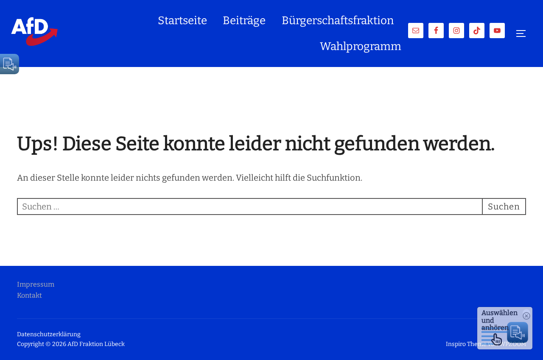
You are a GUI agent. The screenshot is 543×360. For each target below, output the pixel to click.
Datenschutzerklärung (49, 334)
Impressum (35, 284)
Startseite (182, 20)
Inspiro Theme (466, 344)
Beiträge (244, 20)
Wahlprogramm (360, 46)
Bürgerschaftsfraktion (338, 20)
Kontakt (29, 295)
